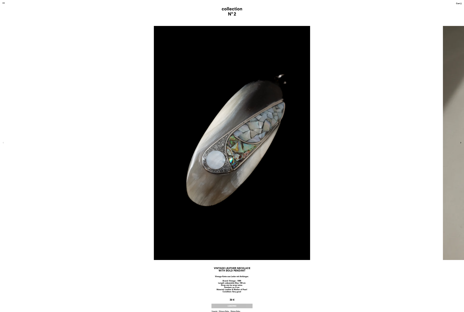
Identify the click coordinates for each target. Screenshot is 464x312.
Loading (232, 306)
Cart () (459, 4)
